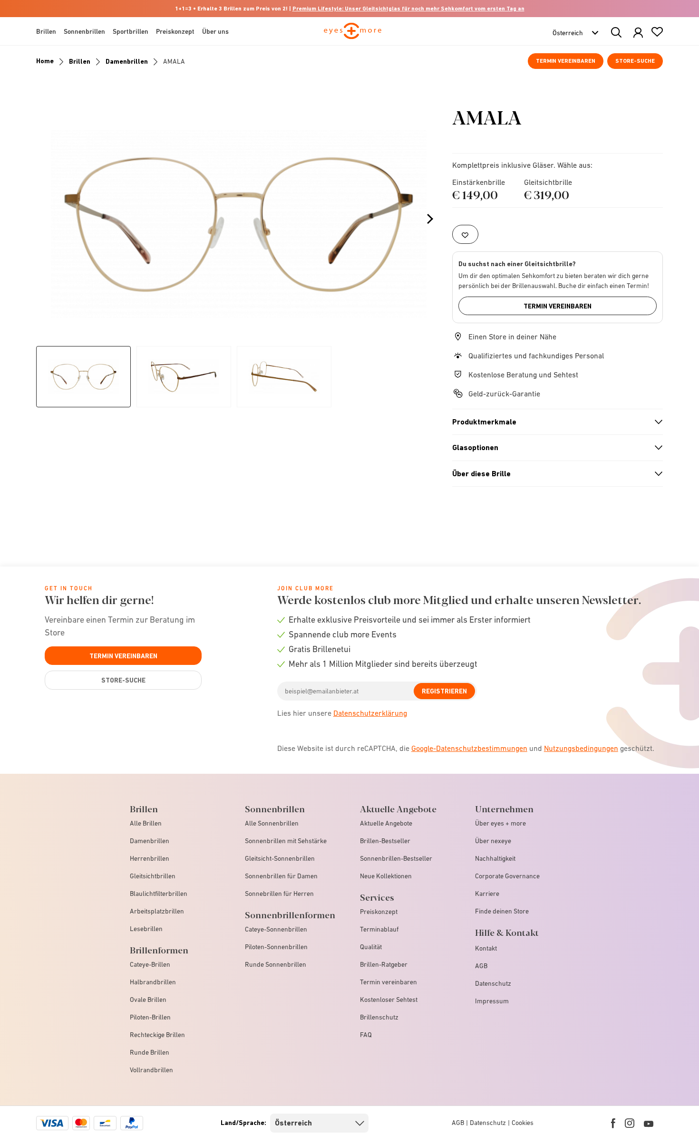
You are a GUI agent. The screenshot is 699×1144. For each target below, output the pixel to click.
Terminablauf (379, 929)
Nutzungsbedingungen (581, 748)
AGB (481, 966)
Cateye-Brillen (150, 964)
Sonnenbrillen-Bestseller (396, 858)
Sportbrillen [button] (130, 31)
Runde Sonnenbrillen (275, 964)
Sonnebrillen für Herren (279, 893)
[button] (638, 33)
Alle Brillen (146, 823)
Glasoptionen (553, 447)
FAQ (366, 1034)
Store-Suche (635, 61)
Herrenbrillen (149, 858)
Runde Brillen (149, 1052)
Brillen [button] (46, 31)
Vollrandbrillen (151, 1070)
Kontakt (486, 948)
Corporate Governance (507, 876)
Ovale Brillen (148, 999)
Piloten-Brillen (150, 1017)
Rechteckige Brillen (157, 1034)
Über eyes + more (500, 823)
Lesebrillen (146, 929)
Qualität (371, 947)
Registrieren (444, 691)
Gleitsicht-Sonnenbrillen (280, 858)
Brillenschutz (379, 1017)
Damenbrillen (127, 61)
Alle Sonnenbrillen (272, 823)
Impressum (492, 1001)
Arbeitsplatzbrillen (157, 911)
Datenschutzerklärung (370, 713)
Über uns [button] (215, 31)
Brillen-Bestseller (385, 841)
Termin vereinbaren (565, 61)
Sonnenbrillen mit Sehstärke (286, 841)
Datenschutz (493, 983)
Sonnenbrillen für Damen (281, 876)
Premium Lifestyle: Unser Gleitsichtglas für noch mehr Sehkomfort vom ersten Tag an (408, 8)
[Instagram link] (629, 1123)
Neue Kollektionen (386, 876)
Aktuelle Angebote (386, 823)
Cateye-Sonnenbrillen (276, 929)
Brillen (79, 61)
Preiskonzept (379, 911)
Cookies (523, 1122)
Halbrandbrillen (153, 982)
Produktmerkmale (553, 422)
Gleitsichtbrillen (152, 876)
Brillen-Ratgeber (384, 964)
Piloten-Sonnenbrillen (276, 947)
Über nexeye (493, 841)
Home (45, 61)
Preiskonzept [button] (175, 31)
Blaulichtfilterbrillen (158, 893)
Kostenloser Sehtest (388, 999)
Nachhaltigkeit (495, 858)
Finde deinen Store (502, 911)
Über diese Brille (553, 474)
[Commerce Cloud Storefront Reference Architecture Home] (353, 35)
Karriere (487, 893)
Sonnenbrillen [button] (84, 31)
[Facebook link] (613, 1123)
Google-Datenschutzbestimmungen (469, 748)
